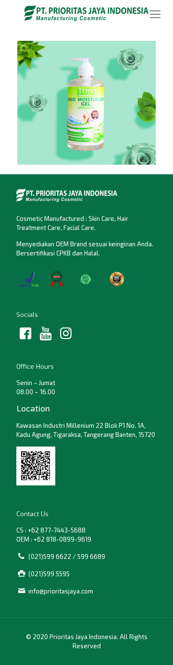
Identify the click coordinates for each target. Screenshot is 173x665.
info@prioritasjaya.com (60, 591)
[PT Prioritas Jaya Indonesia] (86, 13)
